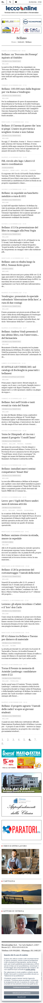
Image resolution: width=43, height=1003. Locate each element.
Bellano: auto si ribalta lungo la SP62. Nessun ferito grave (18, 263)
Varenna (32, 170)
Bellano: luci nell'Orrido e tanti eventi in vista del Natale (18, 404)
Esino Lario (14, 170)
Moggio (20, 444)
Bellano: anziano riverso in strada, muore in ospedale (20, 537)
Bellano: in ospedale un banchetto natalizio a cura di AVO (20, 194)
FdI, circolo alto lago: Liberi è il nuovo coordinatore (18, 162)
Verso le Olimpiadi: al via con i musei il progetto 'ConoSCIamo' (19, 436)
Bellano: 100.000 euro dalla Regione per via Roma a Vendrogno (21, 90)
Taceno (13, 646)
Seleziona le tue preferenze (21, 993)
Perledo (5, 170)
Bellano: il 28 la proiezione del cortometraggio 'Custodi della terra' (21, 571)
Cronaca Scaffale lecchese (13, 377)
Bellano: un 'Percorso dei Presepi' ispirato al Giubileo (20, 56)
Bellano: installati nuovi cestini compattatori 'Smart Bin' (18, 470)
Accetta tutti (21, 997)
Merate (19, 510)
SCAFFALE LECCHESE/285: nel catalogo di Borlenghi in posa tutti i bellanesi (20, 370)
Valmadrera (29, 510)
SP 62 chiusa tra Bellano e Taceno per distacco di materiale (20, 638)
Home (13, 42)
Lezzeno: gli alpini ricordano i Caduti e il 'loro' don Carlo (21, 605)
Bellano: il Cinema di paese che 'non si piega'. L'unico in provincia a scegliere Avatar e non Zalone (21, 129)
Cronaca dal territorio (11, 61)
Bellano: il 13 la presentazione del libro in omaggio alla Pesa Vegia (20, 229)
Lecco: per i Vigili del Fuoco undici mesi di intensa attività (20, 502)
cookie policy (30, 969)
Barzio (4, 444)
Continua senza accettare (21, 987)
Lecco (4, 510)
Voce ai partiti (7, 168)
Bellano (5, 64)
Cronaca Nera (7, 269)
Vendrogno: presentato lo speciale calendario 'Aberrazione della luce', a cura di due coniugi (21, 299)
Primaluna (14, 681)
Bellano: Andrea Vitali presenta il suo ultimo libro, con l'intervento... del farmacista (20, 335)
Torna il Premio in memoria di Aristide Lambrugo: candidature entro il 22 (19, 671)
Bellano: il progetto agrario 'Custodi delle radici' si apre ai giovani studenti (21, 709)
